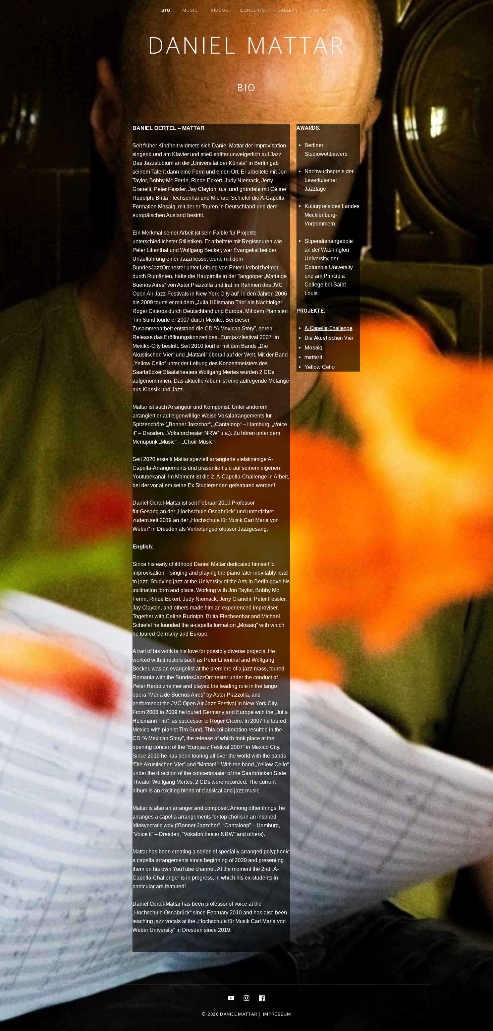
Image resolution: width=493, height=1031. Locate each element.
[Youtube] (231, 997)
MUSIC (190, 10)
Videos (219, 10)
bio (166, 10)
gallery (287, 10)
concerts (252, 10)
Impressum (277, 1014)
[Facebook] (262, 997)
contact (321, 10)
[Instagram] (246, 997)
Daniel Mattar (246, 44)
